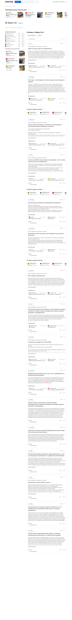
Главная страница (8, 6)
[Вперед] (30, 10)
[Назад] (28, 10)
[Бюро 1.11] (6, 23)
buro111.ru (20, 23)
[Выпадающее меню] (66, 2)
